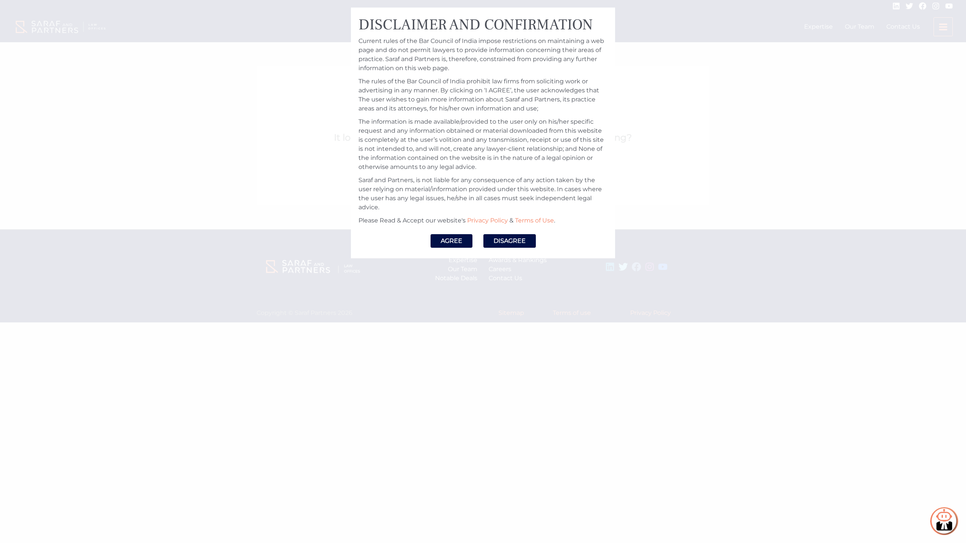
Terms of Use (534, 220)
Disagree (510, 240)
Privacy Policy (487, 220)
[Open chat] (944, 521)
